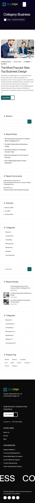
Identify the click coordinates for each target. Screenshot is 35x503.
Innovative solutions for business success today (15, 151)
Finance (19, 362)
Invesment (27, 362)
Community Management (11, 453)
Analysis (7, 359)
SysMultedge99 (6, 62)
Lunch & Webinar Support (11, 460)
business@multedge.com (11, 396)
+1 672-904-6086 (17, 422)
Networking (9, 247)
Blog (4, 439)
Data (6, 362)
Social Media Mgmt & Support (13, 456)
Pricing (5, 436)
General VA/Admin (9, 450)
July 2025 (7, 211)
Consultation (9, 236)
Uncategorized (10, 255)
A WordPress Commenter (11, 180)
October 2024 (9, 214)
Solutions (8, 251)
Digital (12, 362)
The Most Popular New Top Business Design (15, 69)
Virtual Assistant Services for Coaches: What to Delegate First (17, 140)
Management (10, 243)
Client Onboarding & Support (12, 466)
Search (9, 116)
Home (8, 19)
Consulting (9, 240)
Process (7, 366)
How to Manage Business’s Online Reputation (15, 162)
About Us (6, 432)
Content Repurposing (10, 463)
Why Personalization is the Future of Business (16, 156)
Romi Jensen (7, 188)
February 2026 (9, 207)
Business (4, 64)
